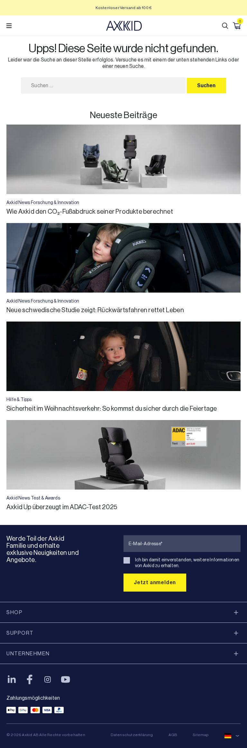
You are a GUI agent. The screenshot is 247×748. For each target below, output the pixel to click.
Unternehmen (28, 653)
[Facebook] (29, 679)
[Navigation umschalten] (9, 25)
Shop (14, 612)
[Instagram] (47, 679)
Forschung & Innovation (55, 202)
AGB (173, 735)
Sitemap (201, 735)
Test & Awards (45, 497)
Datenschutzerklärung (132, 735)
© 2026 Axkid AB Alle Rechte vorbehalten (45, 735)
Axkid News (18, 202)
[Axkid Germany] (124, 26)
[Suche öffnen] (225, 26)
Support (20, 633)
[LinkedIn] (11, 679)
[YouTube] (65, 679)
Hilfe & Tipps (19, 399)
